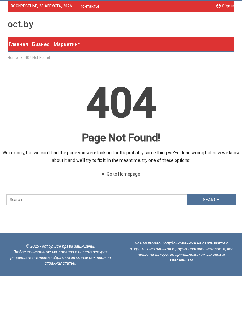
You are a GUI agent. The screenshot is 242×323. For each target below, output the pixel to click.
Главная (18, 44)
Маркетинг (67, 44)
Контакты (89, 6)
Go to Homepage (123, 174)
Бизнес (40, 44)
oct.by (20, 24)
